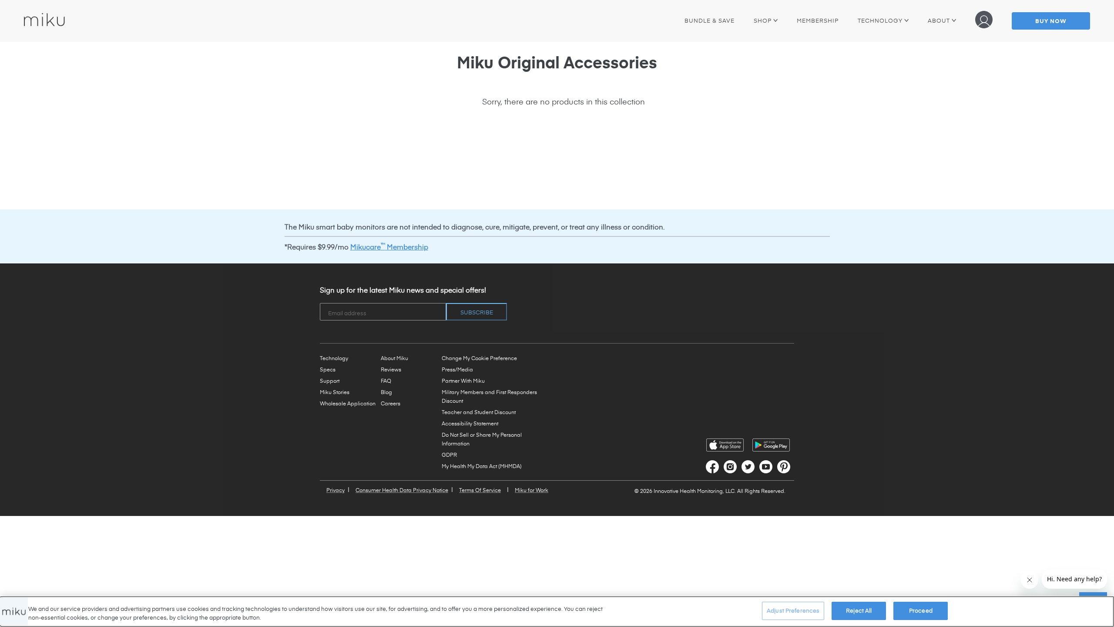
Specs (328, 369)
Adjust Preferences (793, 610)
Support (329, 380)
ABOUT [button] (942, 20)
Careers (390, 403)
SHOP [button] (763, 20)
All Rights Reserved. (761, 490)
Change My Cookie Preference (479, 357)
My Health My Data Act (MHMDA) (482, 465)
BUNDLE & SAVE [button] (710, 20)
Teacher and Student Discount (479, 411)
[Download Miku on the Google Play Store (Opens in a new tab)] (771, 445)
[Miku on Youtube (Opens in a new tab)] (766, 466)
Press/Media (457, 369)
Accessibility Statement (470, 423)
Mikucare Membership (389, 246)
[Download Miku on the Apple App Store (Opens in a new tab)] (725, 445)
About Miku (394, 357)
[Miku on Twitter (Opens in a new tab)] (748, 466)
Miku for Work (531, 489)
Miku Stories (334, 391)
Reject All (859, 610)
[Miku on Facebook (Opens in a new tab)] (712, 466)
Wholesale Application (348, 403)
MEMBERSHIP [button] (818, 20)
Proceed (921, 610)
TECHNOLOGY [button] (883, 20)
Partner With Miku (463, 380)
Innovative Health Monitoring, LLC (694, 490)
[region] (557, 611)
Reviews (391, 369)
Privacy (335, 489)
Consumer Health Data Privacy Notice (402, 489)
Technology (334, 357)
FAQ (386, 380)
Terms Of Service (480, 489)
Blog (386, 391)
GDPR (449, 454)
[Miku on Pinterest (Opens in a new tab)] (784, 466)
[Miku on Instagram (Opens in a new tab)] (730, 466)
